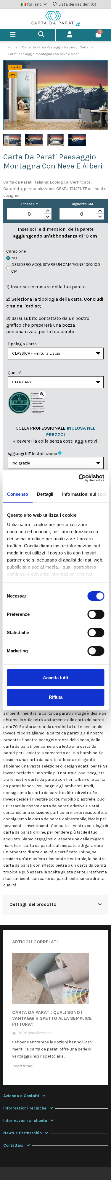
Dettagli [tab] (45, 494)
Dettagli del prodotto (33, 904)
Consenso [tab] (17, 494)
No (14, 258)
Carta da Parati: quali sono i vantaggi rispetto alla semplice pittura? (52, 1018)
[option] (56, 1015)
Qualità (15, 372)
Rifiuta (55, 697)
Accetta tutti (55, 677)
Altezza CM (29, 204)
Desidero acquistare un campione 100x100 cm (55, 268)
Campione (16, 251)
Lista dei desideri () (76, 4)
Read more (22, 1065)
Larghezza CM (81, 204)
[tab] (55, 905)
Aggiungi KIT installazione (32, 453)
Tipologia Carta (22, 343)
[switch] (95, 614)
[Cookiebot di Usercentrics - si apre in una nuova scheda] (79, 478)
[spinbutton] (29, 214)
